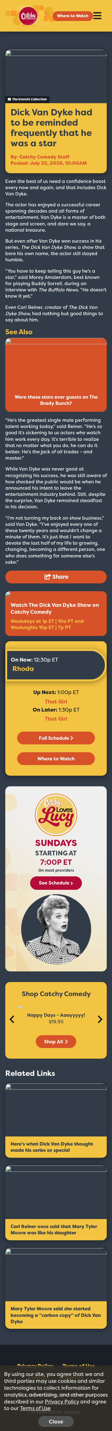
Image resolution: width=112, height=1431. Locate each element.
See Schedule (54, 883)
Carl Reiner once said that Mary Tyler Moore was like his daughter (54, 1229)
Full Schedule (54, 738)
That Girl (56, 701)
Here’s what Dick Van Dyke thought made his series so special (52, 1147)
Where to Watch (72, 15)
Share (59, 577)
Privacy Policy (62, 1401)
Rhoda (23, 668)
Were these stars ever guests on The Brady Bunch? (56, 400)
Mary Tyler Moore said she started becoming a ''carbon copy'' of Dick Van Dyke (56, 1315)
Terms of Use (35, 1408)
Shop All (54, 1042)
